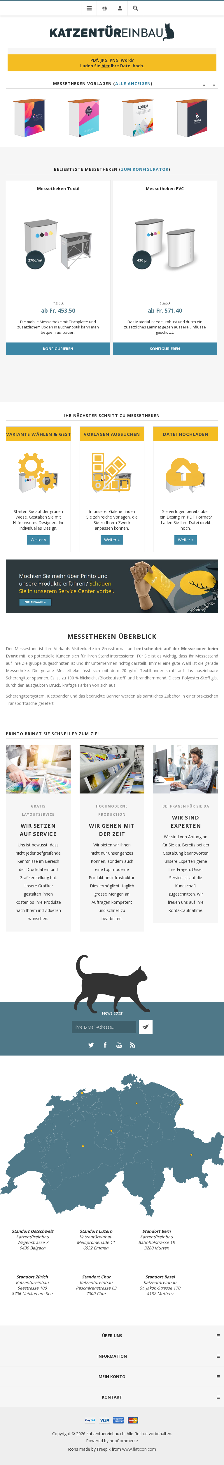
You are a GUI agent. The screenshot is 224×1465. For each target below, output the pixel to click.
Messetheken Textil (58, 188)
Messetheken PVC (165, 188)
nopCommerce (124, 1440)
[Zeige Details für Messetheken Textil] (58, 244)
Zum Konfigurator (145, 169)
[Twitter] (91, 1045)
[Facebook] (105, 1045)
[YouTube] (119, 1045)
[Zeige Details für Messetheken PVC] (165, 244)
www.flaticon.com (139, 1449)
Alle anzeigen (133, 83)
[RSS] (133, 1045)
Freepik (104, 1449)
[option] (31, 118)
